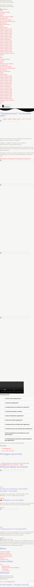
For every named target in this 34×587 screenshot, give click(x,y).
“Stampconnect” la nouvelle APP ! (13, 529)
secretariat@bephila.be (9, 581)
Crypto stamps (3, 27)
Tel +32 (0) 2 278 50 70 (8, 450)
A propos (2, 13)
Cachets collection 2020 (6, 51)
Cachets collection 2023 (6, 47)
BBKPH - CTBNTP (7, 119)
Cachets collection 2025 (6, 44)
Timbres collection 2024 (6, 32)
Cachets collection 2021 (6, 50)
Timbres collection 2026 (6, 29)
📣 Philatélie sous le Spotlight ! (12, 500)
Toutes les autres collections (7, 53)
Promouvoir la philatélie (5, 19)
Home (1, 10)
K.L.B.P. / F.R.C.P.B (26, 119)
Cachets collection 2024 (6, 45)
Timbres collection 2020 (6, 38)
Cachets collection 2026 (6, 42)
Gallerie (2, 25)
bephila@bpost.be (6, 448)
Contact (2, 54)
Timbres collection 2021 (6, 36)
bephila (14, 119)
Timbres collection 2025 (6, 30)
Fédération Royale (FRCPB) (6, 16)
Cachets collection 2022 (6, 48)
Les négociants (4, 18)
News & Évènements (5, 24)
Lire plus (2, 498)
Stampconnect (3, 22)
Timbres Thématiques (5, 39)
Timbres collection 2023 (6, 33)
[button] (17, 399)
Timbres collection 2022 (6, 35)
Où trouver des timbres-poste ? (8, 21)
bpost (1, 15)
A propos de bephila (5, 12)
